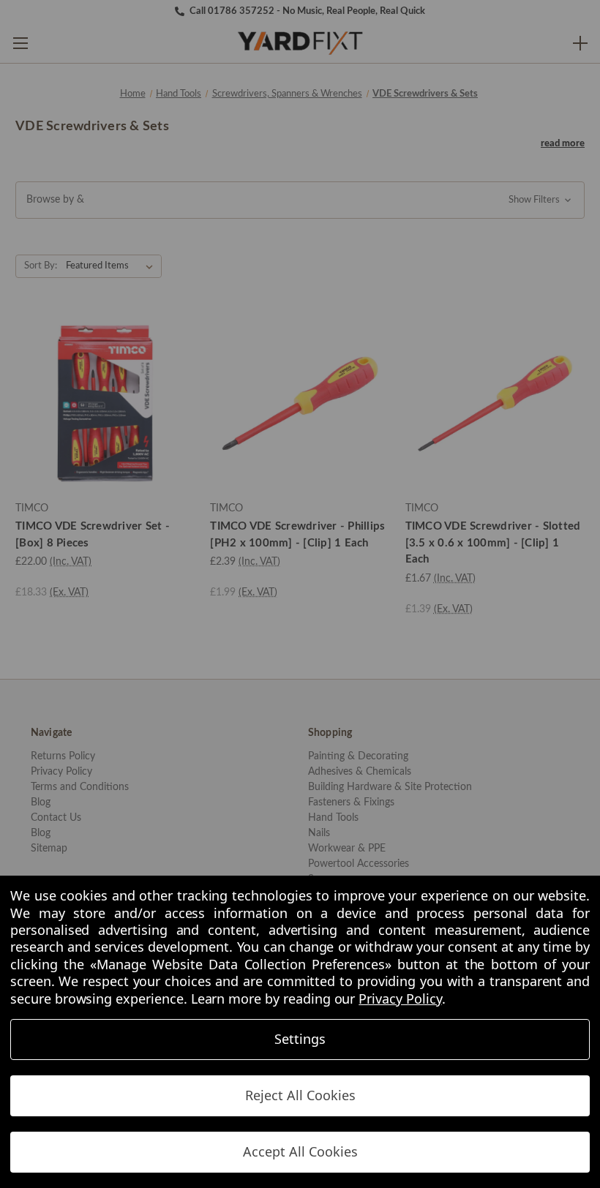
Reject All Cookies (300, 1095)
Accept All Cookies (300, 1151)
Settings (300, 1039)
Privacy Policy (400, 998)
